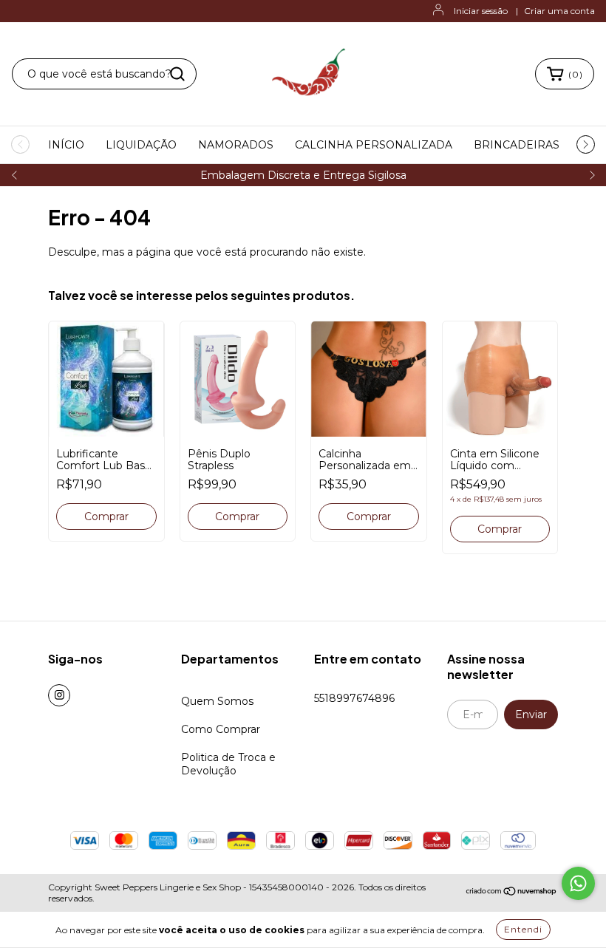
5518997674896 (354, 698)
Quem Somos (217, 701)
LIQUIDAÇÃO (141, 144)
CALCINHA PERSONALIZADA (373, 144)
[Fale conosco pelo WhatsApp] (578, 883)
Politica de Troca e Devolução (228, 764)
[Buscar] (177, 74)
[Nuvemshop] (512, 892)
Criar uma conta (559, 10)
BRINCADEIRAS (516, 144)
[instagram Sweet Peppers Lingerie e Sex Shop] (59, 695)
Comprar (369, 516)
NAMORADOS (235, 144)
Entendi (523, 929)
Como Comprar (220, 729)
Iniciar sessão (481, 10)
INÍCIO (66, 144)
